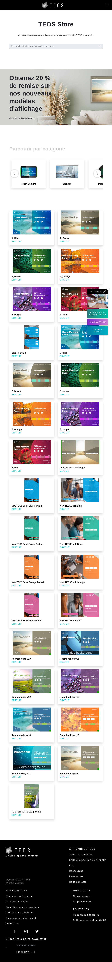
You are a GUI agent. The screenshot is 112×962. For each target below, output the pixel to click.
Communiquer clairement (21, 918)
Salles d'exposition (81, 854)
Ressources (76, 871)
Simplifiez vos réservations (22, 907)
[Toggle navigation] (107, 5)
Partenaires (76, 876)
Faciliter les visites (17, 901)
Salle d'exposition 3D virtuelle (87, 860)
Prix (71, 865)
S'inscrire (23, 952)
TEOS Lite (12, 923)
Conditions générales (86, 915)
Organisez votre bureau (20, 896)
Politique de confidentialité (89, 920)
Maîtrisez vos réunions (19, 912)
